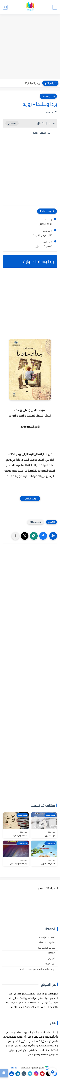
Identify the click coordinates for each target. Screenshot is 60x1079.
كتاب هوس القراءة (42, 235)
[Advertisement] (30, 47)
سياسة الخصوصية (46, 948)
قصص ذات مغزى (43, 246)
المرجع (14, 1067)
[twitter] (48, 1073)
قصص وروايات (48, 96)
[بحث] (5, 7)
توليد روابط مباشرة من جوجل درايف (37, 969)
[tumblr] (24, 1073)
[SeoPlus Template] (47, 1068)
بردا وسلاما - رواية (41, 133)
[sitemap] (11, 1073)
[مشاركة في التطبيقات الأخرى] (15, 536)
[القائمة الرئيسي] (54, 7)
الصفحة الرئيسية (47, 937)
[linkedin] (17, 1073)
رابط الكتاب (30, 498)
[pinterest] (42, 1073)
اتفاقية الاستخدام (47, 942)
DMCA (51, 953)
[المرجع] (30, 7)
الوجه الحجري (45, 224)
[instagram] (36, 1073)
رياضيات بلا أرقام (32, 83)
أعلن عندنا (50, 964)
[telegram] (30, 1073)
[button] (43, 536)
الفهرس (51, 958)
